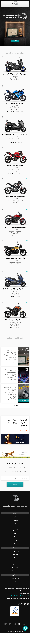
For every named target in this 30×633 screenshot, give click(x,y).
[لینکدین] (24, 624)
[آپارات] (15, 624)
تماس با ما (15, 564)
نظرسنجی (15, 557)
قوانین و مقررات (15, 578)
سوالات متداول (15, 570)
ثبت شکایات (15, 561)
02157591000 (22, 593)
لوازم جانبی (15, 540)
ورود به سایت (15, 582)
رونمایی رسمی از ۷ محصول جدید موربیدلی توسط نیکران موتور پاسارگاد (9, 374)
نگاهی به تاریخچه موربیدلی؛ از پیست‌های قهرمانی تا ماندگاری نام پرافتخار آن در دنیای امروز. (9, 393)
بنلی (15, 517)
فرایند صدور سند (15, 551)
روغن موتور (15, 543)
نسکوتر (15, 536)
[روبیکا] (20, 624)
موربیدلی (15, 520)
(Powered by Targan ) (11, 631)
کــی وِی (15, 523)
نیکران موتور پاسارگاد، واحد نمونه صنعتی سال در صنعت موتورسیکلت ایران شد (9, 356)
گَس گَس (15, 530)
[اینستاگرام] (6, 624)
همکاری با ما (15, 567)
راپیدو (15, 533)
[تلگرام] (10, 624)
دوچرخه (15, 527)
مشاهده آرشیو (15, 405)
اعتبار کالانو (15, 554)
